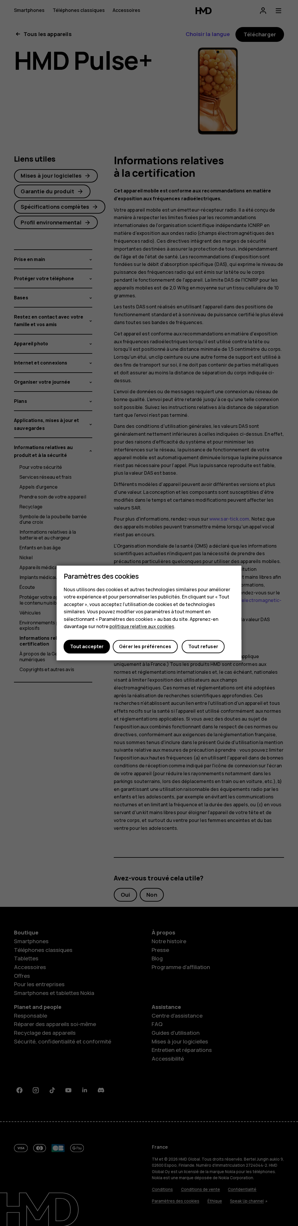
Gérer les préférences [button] (145, 647)
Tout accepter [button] (87, 647)
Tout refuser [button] (203, 647)
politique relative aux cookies (141, 626)
